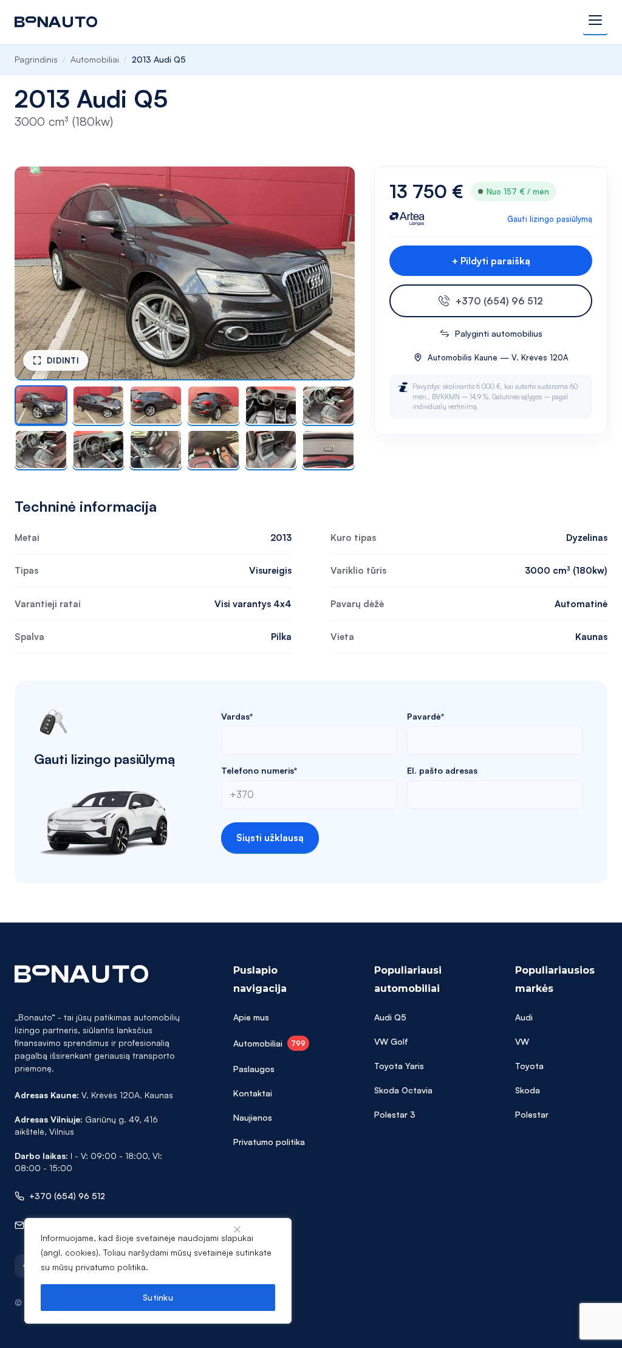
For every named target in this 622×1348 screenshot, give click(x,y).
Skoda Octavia (403, 1090)
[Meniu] (595, 22)
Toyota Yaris (399, 1066)
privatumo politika (110, 1267)
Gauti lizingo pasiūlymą (549, 219)
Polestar (532, 1114)
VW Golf (391, 1041)
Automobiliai (94, 59)
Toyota (529, 1066)
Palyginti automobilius (498, 333)
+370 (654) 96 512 (499, 301)
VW (522, 1041)
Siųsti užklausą (270, 837)
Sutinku (158, 1297)
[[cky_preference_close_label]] (237, 1229)
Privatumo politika (269, 1142)
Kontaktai (252, 1093)
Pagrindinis (36, 59)
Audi (524, 1017)
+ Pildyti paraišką (491, 261)
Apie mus (251, 1017)
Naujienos (252, 1117)
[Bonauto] (56, 21)
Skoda (527, 1090)
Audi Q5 (390, 1017)
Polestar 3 (394, 1114)
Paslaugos (254, 1069)
